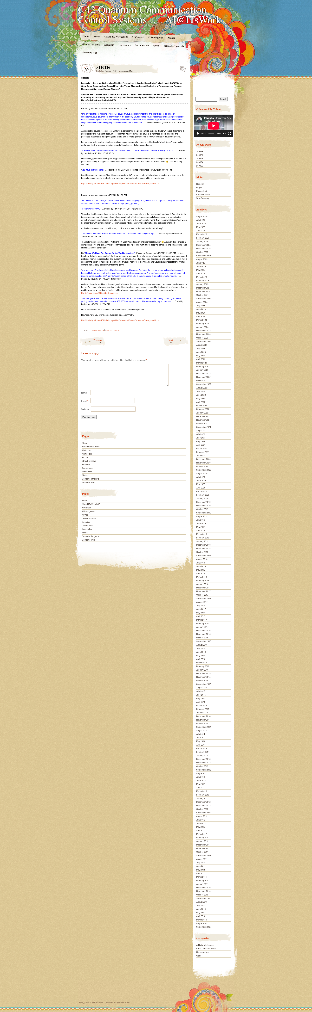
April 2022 (200, 402)
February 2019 (202, 537)
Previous (97, 341)
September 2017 (203, 598)
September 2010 (203, 898)
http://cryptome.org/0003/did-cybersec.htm (99, 292)
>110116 (182, 68)
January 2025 (202, 284)
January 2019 (202, 541)
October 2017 (202, 594)
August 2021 (202, 430)
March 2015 (201, 705)
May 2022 (200, 398)
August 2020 (202, 473)
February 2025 (202, 280)
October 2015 (202, 680)
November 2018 (203, 548)
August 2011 (202, 859)
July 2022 (200, 391)
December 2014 (203, 716)
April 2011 (200, 873)
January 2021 (202, 455)
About (96, 36)
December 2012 (203, 801)
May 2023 (200, 355)
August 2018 (202, 559)
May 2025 (200, 269)
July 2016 (200, 648)
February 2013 (202, 794)
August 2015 (202, 687)
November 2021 (203, 419)
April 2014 (200, 744)
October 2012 (202, 809)
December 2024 (203, 287)
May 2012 (200, 826)
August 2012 (202, 816)
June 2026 (201, 223)
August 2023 (202, 344)
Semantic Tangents (174, 46)
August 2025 (202, 259)
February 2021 (202, 451)
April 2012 (200, 830)
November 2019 (203, 505)
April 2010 (200, 916)
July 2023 (200, 348)
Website (85, 409)
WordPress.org (202, 198)
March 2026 (201, 234)
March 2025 (201, 277)
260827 (199, 155)
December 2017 (203, 587)
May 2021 (200, 441)
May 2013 (200, 784)
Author (171, 37)
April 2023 (200, 359)
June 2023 (201, 352)
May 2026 (200, 227)
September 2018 (203, 555)
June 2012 (201, 823)
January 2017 (202, 626)
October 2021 (202, 423)
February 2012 (202, 837)
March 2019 (201, 534)
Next (171, 341)
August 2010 (202, 901)
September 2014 (203, 726)
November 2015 (203, 676)
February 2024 (202, 323)
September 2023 (203, 341)
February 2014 (202, 751)
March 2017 (201, 619)
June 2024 (201, 309)
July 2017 (200, 605)
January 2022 (202, 412)
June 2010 (201, 908)
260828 (199, 151)
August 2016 (202, 644)
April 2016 (200, 659)
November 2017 (203, 591)
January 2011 (202, 883)
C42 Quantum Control (206, 948)
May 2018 (200, 569)
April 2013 (200, 787)
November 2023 (203, 334)
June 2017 (201, 609)
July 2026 (200, 219)
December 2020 (203, 459)
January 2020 (202, 498)
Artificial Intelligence (205, 945)
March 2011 (201, 876)
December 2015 (203, 673)
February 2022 (202, 409)
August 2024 (202, 302)
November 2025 (203, 248)
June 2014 (201, 737)
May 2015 (200, 698)
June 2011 (201, 866)
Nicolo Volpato (124, 1002)
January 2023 (202, 369)
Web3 (199, 955)
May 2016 (200, 655)
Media (156, 45)
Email (84, 400)
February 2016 (202, 666)
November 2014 (203, 719)
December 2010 (203, 887)
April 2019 (200, 530)
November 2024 (203, 291)
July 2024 (200, 305)
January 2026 (202, 241)
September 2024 (203, 298)
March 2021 (201, 448)
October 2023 (202, 337)
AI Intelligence (155, 37)
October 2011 (202, 851)
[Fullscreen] (229, 133)
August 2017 (202, 601)
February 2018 (202, 580)
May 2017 (200, 612)
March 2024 (201, 319)
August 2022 (202, 387)
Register (200, 183)
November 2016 (203, 634)
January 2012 (202, 841)
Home (85, 36)
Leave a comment (112, 330)
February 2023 (202, 366)
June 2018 (201, 566)
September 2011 (203, 855)
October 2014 (202, 723)
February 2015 (202, 709)
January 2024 (202, 327)
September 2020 (203, 469)
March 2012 (201, 834)
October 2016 (202, 637)
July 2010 (200, 905)
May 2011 (200, 869)
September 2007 (203, 926)
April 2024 (200, 316)
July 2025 (200, 262)
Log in (199, 187)
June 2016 (201, 651)
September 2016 (203, 641)
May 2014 (200, 741)
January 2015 (202, 712)
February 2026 (202, 237)
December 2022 (203, 373)
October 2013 (202, 766)
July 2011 (200, 862)
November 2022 (203, 377)
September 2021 (203, 427)
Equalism (109, 45)
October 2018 (202, 551)
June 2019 (201, 523)
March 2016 (201, 662)
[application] (213, 126)
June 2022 (201, 394)
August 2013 (202, 773)
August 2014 (202, 730)
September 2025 (203, 255)
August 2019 (202, 516)
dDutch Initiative (91, 44)
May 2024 (200, 312)
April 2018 (200, 573)
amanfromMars (127, 70)
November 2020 (203, 462)
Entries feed (201, 191)
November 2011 (203, 848)
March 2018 (201, 576)
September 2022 (203, 384)
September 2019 (203, 512)
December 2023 (203, 330)
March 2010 (201, 919)
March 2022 (201, 405)
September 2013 (203, 769)
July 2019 (200, 519)
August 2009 (202, 923)
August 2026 (202, 216)
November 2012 (203, 805)
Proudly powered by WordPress (90, 1002)
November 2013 (203, 762)
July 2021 (200, 434)
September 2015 (203, 684)
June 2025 (201, 266)
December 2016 (203, 630)
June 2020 (201, 480)
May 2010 (200, 912)
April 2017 (200, 616)
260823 (199, 165)
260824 (199, 162)
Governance (124, 45)
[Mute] (224, 133)
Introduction (142, 45)
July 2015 (200, 691)
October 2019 (202, 509)
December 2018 (203, 544)
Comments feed (203, 194)
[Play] (198, 133)
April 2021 (200, 444)
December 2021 (203, 416)
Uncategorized (98, 330)
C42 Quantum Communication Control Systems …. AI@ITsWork (149, 14)
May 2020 (200, 484)
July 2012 (200, 819)
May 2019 (200, 526)
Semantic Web (89, 52)
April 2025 (200, 273)
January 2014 (202, 755)
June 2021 (201, 437)
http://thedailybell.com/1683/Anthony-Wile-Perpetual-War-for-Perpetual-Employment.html (120, 183)
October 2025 (202, 252)
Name (84, 392)
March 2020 (201, 491)
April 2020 (200, 487)
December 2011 (203, 844)
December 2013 (203, 759)
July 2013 (200, 776)
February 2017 (202, 623)
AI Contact (137, 37)
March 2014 (201, 748)
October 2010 (202, 894)
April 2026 (200, 230)
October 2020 (202, 466)
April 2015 (200, 701)
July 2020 (200, 476)
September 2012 (203, 812)
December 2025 (203, 244)
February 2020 (202, 494)
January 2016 (202, 669)
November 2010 (203, 891)
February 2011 (202, 880)
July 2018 (200, 562)
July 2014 (200, 734)
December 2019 (203, 501)
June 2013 (201, 780)
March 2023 (201, 362)
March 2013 (201, 791)
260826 (199, 158)
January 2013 (202, 798)
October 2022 (202, 380)
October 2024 (202, 294)
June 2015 (201, 694)
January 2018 (202, 584)
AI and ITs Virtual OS (115, 37)
